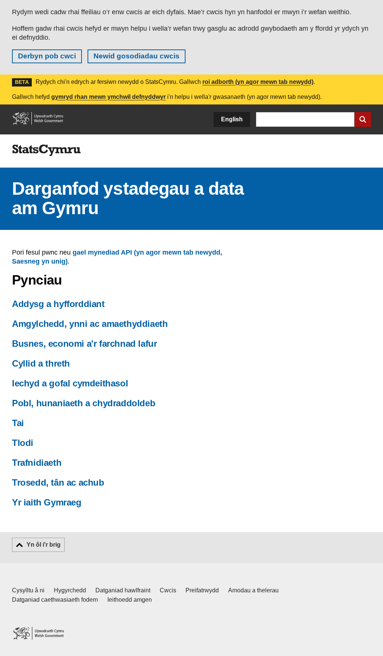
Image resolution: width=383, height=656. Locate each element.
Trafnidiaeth (36, 463)
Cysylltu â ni (28, 590)
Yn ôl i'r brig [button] (44, 544)
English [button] (232, 119)
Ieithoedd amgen (129, 599)
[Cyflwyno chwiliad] (363, 119)
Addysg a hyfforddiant (58, 304)
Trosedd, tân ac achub (58, 482)
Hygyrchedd (70, 590)
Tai (18, 423)
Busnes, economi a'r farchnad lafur (84, 343)
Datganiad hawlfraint (122, 590)
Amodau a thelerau (253, 590)
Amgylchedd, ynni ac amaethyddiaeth (90, 324)
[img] (46, 151)
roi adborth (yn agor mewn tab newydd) (257, 82)
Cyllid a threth (41, 363)
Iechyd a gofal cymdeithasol (70, 383)
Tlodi (22, 443)
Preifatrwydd (202, 590)
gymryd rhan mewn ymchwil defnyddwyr (108, 97)
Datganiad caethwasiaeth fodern (55, 599)
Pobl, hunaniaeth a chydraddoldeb (83, 403)
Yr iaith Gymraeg (47, 502)
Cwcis (168, 590)
